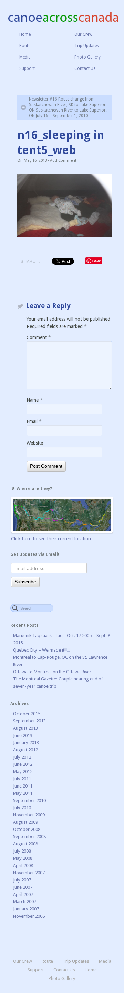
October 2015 (26, 713)
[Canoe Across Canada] (63, 16)
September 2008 (29, 836)
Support (27, 68)
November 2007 (29, 872)
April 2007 (23, 894)
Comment (39, 337)
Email (34, 421)
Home (25, 34)
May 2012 (22, 771)
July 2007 (22, 880)
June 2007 (22, 887)
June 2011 (22, 786)
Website (35, 443)
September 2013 (29, 720)
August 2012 (25, 749)
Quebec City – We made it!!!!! (41, 650)
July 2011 (22, 778)
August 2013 (25, 728)
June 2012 (22, 764)
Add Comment (63, 160)
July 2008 (22, 851)
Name (35, 400)
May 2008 (22, 858)
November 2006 (29, 916)
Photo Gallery (87, 57)
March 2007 (24, 901)
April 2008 (23, 865)
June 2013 (22, 735)
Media (25, 57)
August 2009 (25, 822)
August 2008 (25, 843)
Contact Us (84, 68)
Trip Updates (86, 45)
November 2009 (29, 814)
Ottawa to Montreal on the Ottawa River (52, 671)
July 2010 (22, 807)
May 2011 (22, 793)
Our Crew (83, 34)
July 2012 (22, 757)
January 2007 (26, 908)
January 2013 (26, 742)
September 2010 (29, 800)
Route (24, 45)
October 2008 (26, 829)
